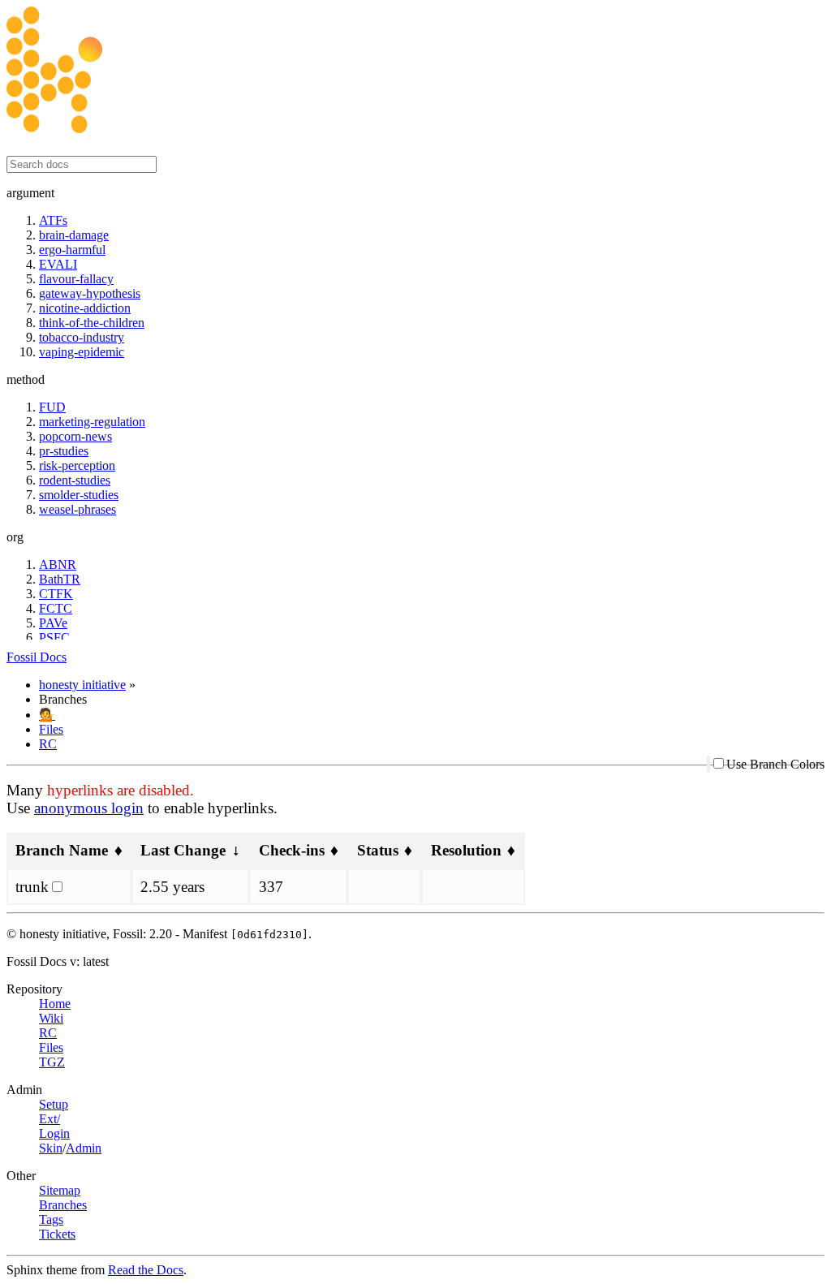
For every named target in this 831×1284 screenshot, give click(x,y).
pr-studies (63, 451)
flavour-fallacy (76, 279)
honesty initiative (82, 685)
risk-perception (77, 465)
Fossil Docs (36, 657)
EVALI (58, 264)
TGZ (52, 1062)
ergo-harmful (72, 249)
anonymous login (89, 808)
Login (54, 1133)
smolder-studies (78, 495)
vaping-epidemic (81, 352)
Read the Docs (145, 1270)
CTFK (56, 594)
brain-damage (74, 235)
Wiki (51, 1018)
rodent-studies (74, 480)
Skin (50, 1148)
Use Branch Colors (775, 764)
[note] (415, 1116)
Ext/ (49, 1119)
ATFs (53, 220)
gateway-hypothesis (89, 293)
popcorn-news (75, 436)
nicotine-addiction (85, 308)
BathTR (59, 579)
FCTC (55, 608)
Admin (83, 1148)
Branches (63, 1205)
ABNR (57, 564)
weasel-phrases (77, 509)
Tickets (57, 1234)
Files (51, 729)
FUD (52, 407)
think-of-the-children (91, 323)
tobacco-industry (81, 337)
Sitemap (59, 1190)
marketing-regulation (92, 422)
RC (48, 744)
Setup (53, 1104)
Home (55, 1003)
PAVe (53, 623)
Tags (51, 1219)
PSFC (54, 637)
